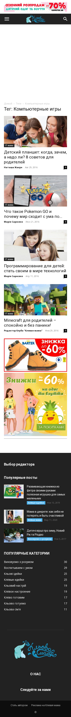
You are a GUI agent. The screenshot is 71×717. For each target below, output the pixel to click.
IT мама (9, 145)
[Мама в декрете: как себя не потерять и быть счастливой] (14, 517)
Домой (8, 103)
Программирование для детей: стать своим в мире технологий (35, 268)
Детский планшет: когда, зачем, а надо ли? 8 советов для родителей (35, 157)
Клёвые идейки (36, 502)
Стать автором (19, 705)
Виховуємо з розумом (39, 539)
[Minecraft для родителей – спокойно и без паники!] (35, 299)
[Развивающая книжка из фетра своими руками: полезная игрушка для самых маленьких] (14, 491)
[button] (6, 19)
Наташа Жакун (13, 167)
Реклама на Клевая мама (45, 705)
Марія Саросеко (13, 221)
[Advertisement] (35, 64)
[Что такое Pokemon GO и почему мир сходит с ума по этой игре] (35, 191)
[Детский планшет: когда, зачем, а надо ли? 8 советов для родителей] (35, 131)
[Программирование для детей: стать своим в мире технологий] (35, 245)
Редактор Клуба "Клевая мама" (23, 330)
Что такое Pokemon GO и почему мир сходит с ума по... (33, 214)
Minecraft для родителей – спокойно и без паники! (30, 323)
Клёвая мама (34, 520)
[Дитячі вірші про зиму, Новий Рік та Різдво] (14, 535)
